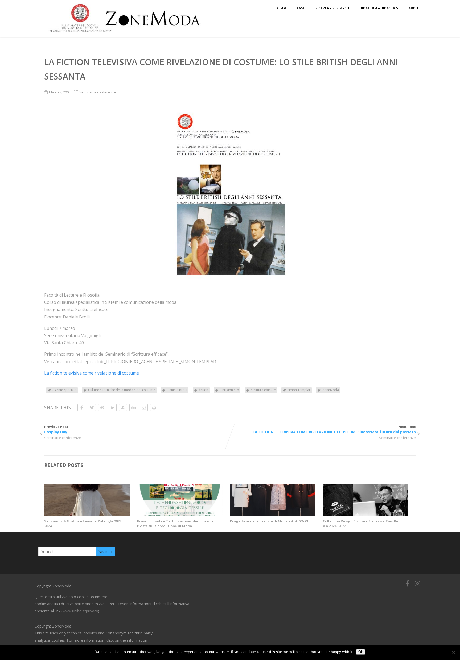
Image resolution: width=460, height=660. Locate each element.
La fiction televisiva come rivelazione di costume (91, 373)
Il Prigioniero (229, 390)
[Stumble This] (123, 407)
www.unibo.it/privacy (80, 610)
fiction (203, 390)
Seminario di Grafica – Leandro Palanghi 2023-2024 (83, 523)
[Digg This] (133, 407)
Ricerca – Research (332, 8)
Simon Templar (299, 390)
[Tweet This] (92, 407)
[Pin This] (102, 407)
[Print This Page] (154, 407)
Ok (360, 652)
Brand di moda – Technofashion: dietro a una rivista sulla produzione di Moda (175, 523)
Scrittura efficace (263, 390)
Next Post (334, 429)
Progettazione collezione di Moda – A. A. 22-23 (269, 521)
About (414, 8)
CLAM (281, 8)
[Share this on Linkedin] (113, 407)
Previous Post (56, 429)
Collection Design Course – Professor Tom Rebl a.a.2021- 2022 (362, 523)
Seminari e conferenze (97, 92)
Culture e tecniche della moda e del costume (121, 390)
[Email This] (144, 407)
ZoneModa (330, 390)
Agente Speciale (64, 390)
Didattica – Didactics (379, 8)
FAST (301, 8)
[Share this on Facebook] (81, 407)
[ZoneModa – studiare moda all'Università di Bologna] (128, 34)
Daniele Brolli (177, 390)
